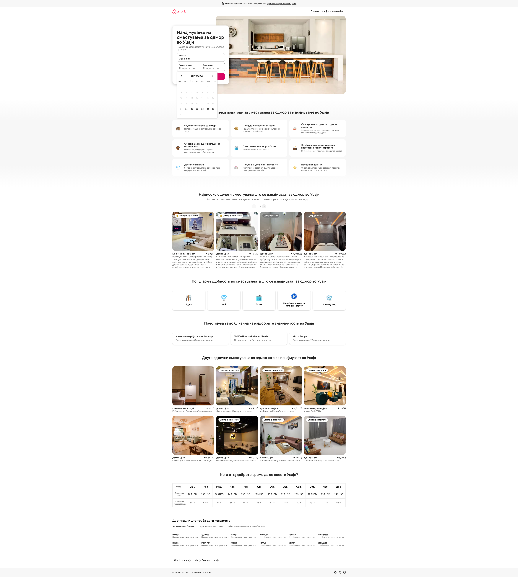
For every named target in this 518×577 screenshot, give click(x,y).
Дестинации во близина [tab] (183, 526)
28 (202, 109)
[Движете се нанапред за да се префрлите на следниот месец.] (213, 76)
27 (197, 109)
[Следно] (264, 206)
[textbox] (189, 68)
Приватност (196, 572)
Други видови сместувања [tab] (211, 526)
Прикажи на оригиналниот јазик (281, 3)
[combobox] (201, 58)
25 (186, 109)
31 (181, 114)
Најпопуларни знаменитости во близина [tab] (246, 526)
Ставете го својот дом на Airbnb (327, 11)
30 (213, 109)
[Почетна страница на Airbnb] (179, 11)
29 (208, 109)
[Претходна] (254, 206)
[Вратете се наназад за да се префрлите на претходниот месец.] (181, 76)
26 (192, 109)
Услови (208, 572)
